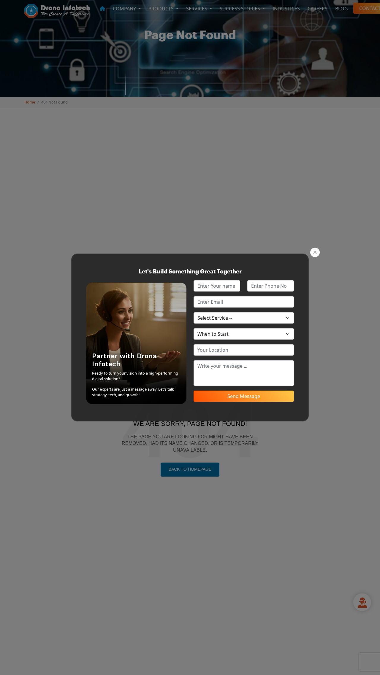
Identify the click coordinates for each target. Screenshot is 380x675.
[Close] (315, 252)
